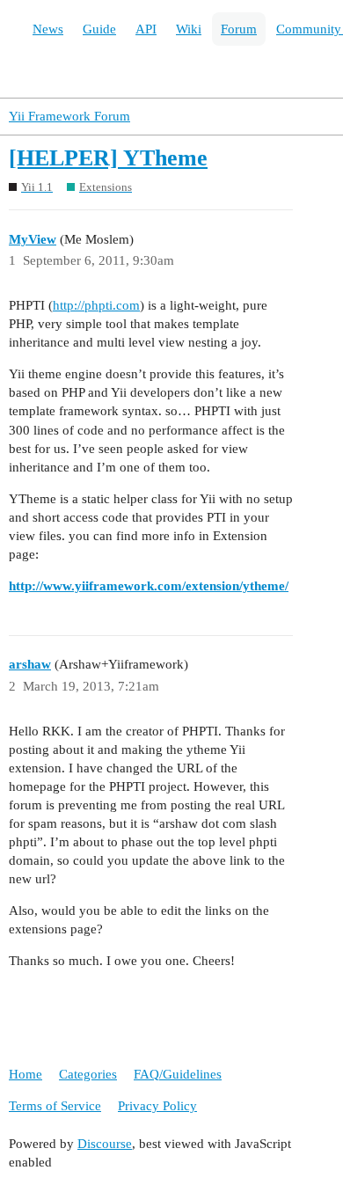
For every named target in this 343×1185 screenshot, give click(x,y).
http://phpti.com (96, 305)
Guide (99, 29)
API (146, 29)
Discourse (104, 1144)
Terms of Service (55, 1106)
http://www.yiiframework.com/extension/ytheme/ (148, 586)
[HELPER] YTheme (108, 158)
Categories (88, 1074)
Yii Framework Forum (69, 116)
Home (25, 1074)
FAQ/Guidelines (178, 1074)
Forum (239, 29)
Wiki (188, 29)
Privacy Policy (157, 1106)
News (48, 29)
